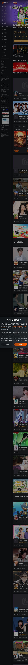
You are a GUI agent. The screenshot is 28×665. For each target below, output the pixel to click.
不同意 (7, 344)
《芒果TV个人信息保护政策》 (17, 326)
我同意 (20, 344)
